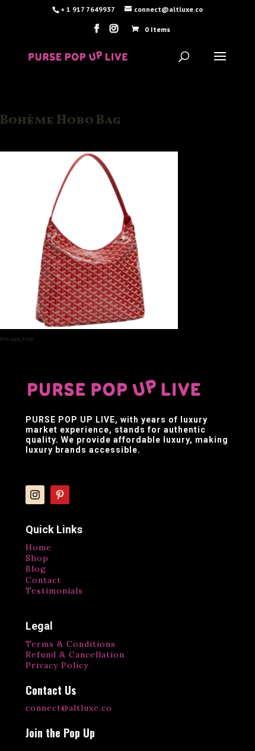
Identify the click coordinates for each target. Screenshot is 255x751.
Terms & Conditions (71, 644)
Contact (43, 580)
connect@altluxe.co (69, 707)
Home (39, 547)
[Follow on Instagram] (35, 494)
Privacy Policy (57, 665)
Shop (37, 558)
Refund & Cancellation (75, 654)
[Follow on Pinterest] (59, 494)
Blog (36, 568)
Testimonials (54, 590)
